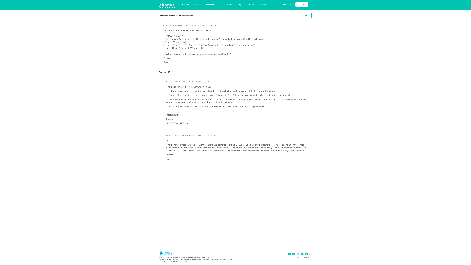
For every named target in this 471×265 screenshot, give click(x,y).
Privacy (298, 257)
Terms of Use (307, 257)
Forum (251, 4)
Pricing (198, 4)
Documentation (227, 4)
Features (185, 4)
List (306, 15)
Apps (241, 4)
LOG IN (302, 4)
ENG (285, 4)
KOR (291, 4)
